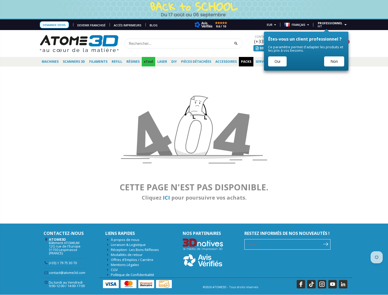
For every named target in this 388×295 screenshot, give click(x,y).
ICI (166, 197)
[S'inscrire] (326, 244)
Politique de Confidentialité (132, 274)
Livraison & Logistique (128, 244)
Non (334, 61)
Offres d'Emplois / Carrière (132, 259)
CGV (114, 269)
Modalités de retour (127, 254)
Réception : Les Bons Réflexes (135, 249)
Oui (277, 61)
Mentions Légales (125, 264)
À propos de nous (125, 239)
